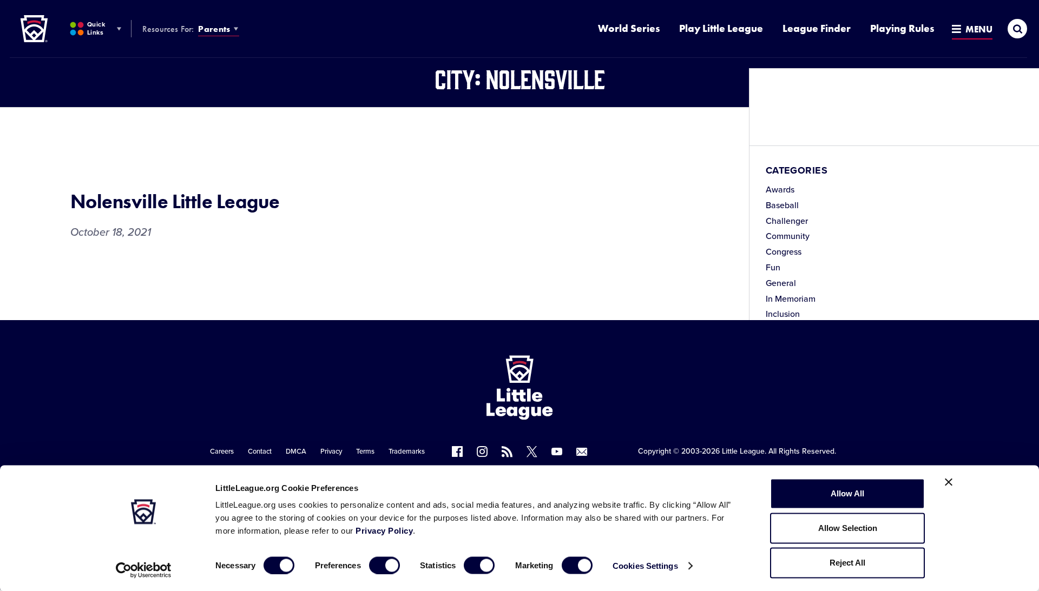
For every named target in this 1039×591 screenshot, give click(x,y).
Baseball (782, 205)
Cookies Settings (645, 565)
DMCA (296, 451)
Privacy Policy (384, 530)
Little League (743, 451)
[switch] (384, 565)
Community (788, 236)
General (781, 283)
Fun (773, 267)
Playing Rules (902, 28)
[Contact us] (581, 451)
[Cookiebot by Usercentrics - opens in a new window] (143, 570)
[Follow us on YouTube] (556, 451)
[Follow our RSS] (507, 451)
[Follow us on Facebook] (457, 451)
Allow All (847, 493)
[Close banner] (948, 482)
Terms (365, 451)
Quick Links (96, 28)
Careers (222, 451)
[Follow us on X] (532, 451)
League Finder (816, 28)
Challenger (787, 221)
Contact (260, 451)
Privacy (331, 451)
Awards (780, 189)
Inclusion (783, 314)
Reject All (847, 562)
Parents (214, 29)
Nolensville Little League (175, 201)
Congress (783, 252)
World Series (629, 28)
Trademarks (407, 451)
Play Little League (721, 28)
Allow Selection (847, 528)
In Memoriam (791, 299)
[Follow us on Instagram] (482, 451)
